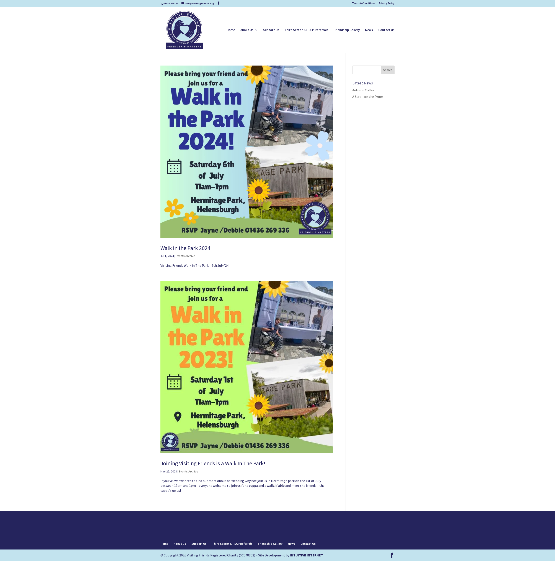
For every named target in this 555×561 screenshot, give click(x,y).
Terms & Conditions (363, 3)
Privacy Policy (387, 3)
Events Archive (185, 256)
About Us (246, 30)
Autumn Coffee (363, 90)
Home (231, 30)
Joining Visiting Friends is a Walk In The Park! (212, 463)
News (369, 30)
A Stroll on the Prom (367, 96)
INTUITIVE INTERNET (306, 555)
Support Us (271, 30)
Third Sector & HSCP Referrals (306, 30)
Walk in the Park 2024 (185, 248)
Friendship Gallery (347, 30)
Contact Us (386, 30)
